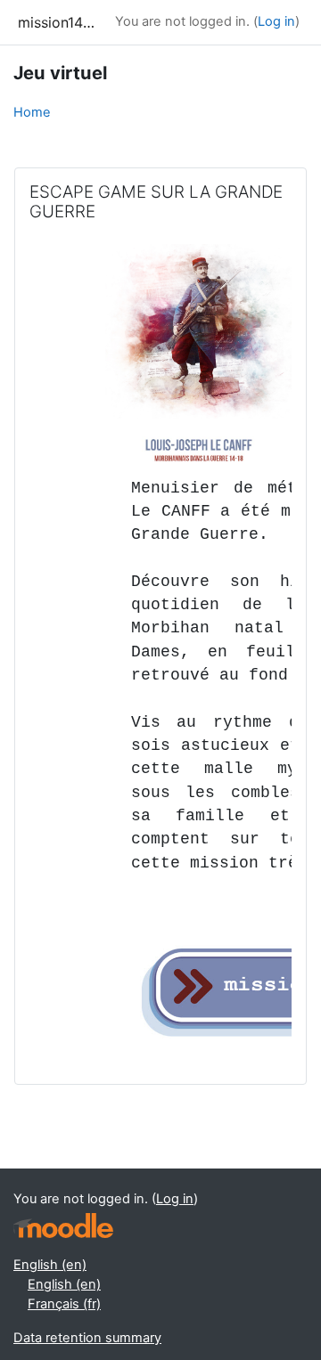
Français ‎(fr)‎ (64, 1304)
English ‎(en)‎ (49, 1265)
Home (32, 112)
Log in (276, 21)
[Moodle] (63, 1225)
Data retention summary (87, 1338)
